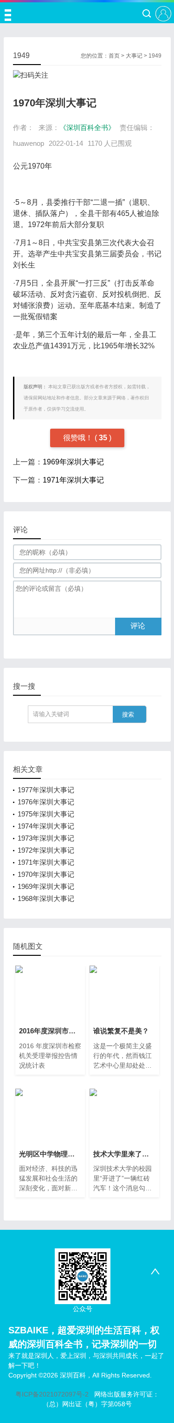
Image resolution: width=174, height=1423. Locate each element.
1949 (154, 55)
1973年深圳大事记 (46, 838)
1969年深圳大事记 (73, 462)
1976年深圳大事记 (46, 802)
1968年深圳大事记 (46, 898)
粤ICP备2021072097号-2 (52, 1394)
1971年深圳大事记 (73, 480)
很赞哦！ (79, 438)
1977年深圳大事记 (46, 790)
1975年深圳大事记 (46, 814)
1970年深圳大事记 (46, 874)
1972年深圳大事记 (46, 850)
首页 (114, 55)
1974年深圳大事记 (46, 826)
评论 (137, 626)
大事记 (134, 55)
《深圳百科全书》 (87, 127)
